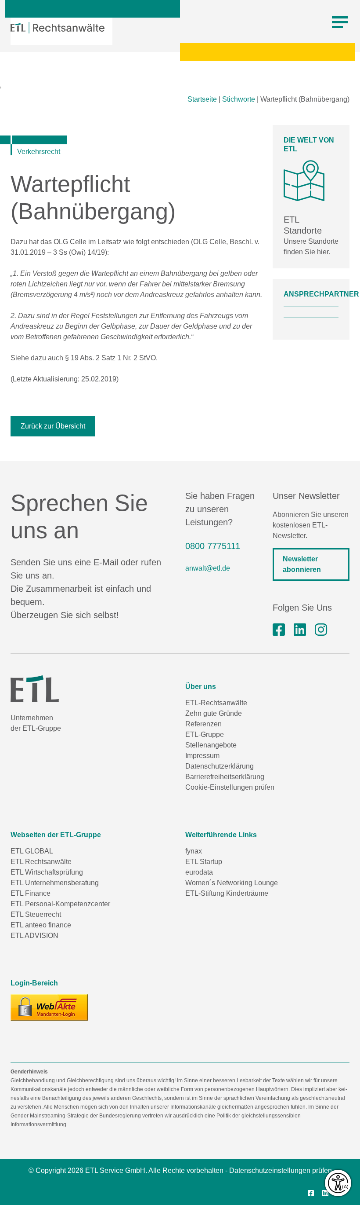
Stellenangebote (211, 745)
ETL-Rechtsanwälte (216, 703)
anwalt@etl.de (207, 568)
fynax (193, 851)
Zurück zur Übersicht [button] (53, 426)
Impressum (202, 755)
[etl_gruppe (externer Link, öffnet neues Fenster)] (321, 630)
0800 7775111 (212, 546)
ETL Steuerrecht (36, 914)
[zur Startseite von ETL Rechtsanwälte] (57, 27)
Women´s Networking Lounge (231, 882)
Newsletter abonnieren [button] (302, 564)
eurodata (199, 872)
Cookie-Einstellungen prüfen (229, 787)
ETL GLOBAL (32, 851)
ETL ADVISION (34, 935)
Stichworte (238, 99)
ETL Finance (30, 893)
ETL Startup (203, 861)
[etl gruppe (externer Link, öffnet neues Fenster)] (300, 630)
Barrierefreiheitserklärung (224, 776)
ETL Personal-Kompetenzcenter (60, 904)
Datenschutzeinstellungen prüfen (280, 1170)
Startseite (202, 99)
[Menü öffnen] (339, 22)
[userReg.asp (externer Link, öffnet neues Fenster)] (49, 1007)
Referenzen (203, 724)
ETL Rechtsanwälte (41, 861)
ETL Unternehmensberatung (55, 882)
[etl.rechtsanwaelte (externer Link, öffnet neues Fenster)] (279, 630)
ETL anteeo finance (41, 925)
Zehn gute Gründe (213, 713)
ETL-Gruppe (204, 734)
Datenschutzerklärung (219, 766)
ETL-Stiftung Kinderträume (226, 893)
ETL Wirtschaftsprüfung (47, 872)
